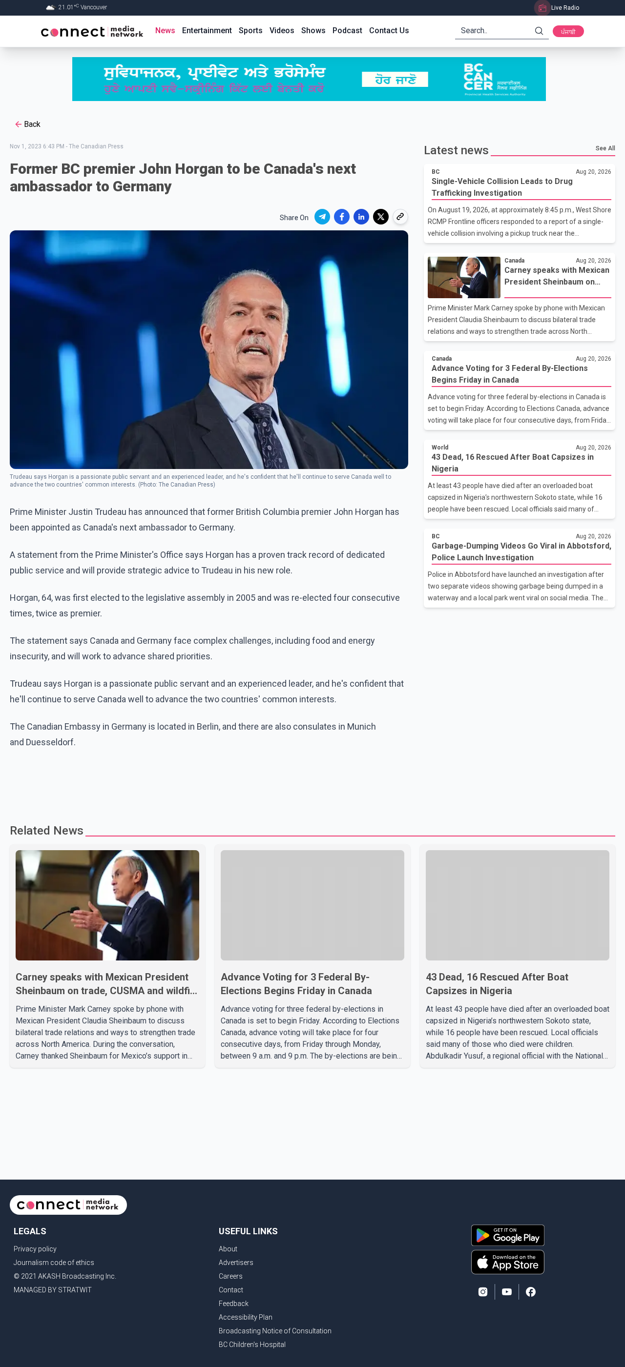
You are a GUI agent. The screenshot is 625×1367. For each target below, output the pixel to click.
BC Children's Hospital (252, 1344)
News (165, 30)
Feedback (234, 1303)
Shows (313, 30)
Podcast (347, 30)
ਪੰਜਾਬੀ (568, 32)
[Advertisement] (309, 782)
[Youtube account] (507, 1292)
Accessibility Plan (245, 1317)
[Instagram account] (483, 1292)
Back (32, 124)
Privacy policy (35, 1249)
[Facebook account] (531, 1292)
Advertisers (236, 1262)
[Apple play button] (507, 1262)
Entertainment (207, 30)
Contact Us (389, 30)
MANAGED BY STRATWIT (53, 1290)
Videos (282, 30)
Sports (251, 30)
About (228, 1249)
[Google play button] (507, 1235)
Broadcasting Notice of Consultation (275, 1331)
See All (605, 148)
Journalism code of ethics (54, 1262)
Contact (231, 1290)
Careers (231, 1276)
